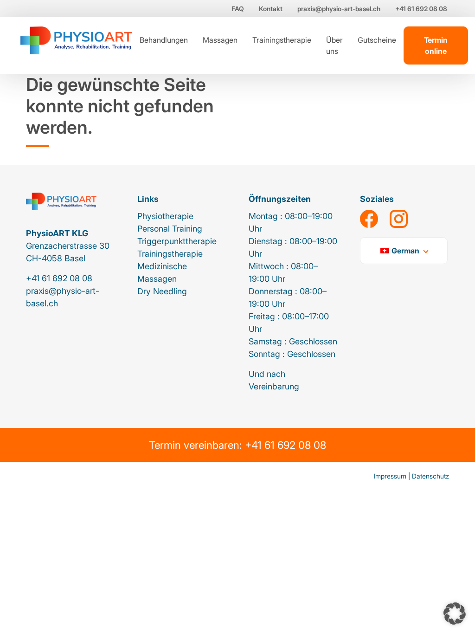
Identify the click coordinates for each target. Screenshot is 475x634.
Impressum (390, 476)
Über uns (334, 45)
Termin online (436, 45)
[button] (454, 613)
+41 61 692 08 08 (421, 9)
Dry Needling (162, 291)
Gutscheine (377, 40)
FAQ (237, 9)
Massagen (220, 40)
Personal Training (169, 228)
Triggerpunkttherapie (177, 241)
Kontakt (270, 9)
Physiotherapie (165, 216)
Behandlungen (164, 40)
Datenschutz (430, 476)
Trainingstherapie (281, 40)
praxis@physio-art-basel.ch (338, 9)
